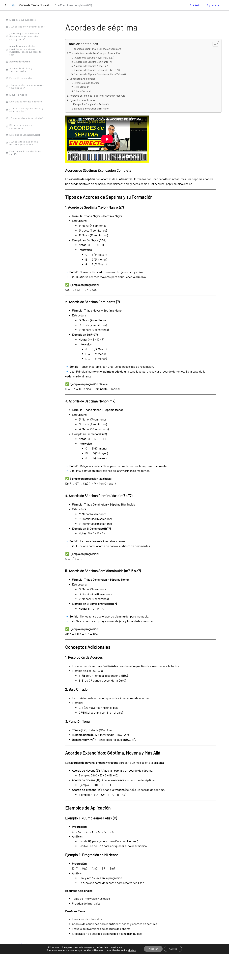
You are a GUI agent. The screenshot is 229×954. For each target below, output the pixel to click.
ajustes (132, 950)
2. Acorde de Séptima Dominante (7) (92, 61)
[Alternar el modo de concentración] (5, 5)
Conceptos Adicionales (83, 78)
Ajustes (173, 948)
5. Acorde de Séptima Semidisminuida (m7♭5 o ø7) (100, 74)
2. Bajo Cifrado (81, 86)
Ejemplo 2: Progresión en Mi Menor (91, 108)
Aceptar (153, 948)
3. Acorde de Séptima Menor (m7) (91, 65)
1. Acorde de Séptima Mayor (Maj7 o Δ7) (93, 57)
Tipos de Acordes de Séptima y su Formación (94, 53)
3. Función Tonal (82, 91)
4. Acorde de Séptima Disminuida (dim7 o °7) (97, 69)
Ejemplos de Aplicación (83, 100)
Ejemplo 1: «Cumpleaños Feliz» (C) (90, 104)
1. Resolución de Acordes (86, 82)
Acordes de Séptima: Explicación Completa (97, 48)
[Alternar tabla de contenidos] (214, 44)
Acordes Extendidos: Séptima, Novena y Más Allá (97, 95)
